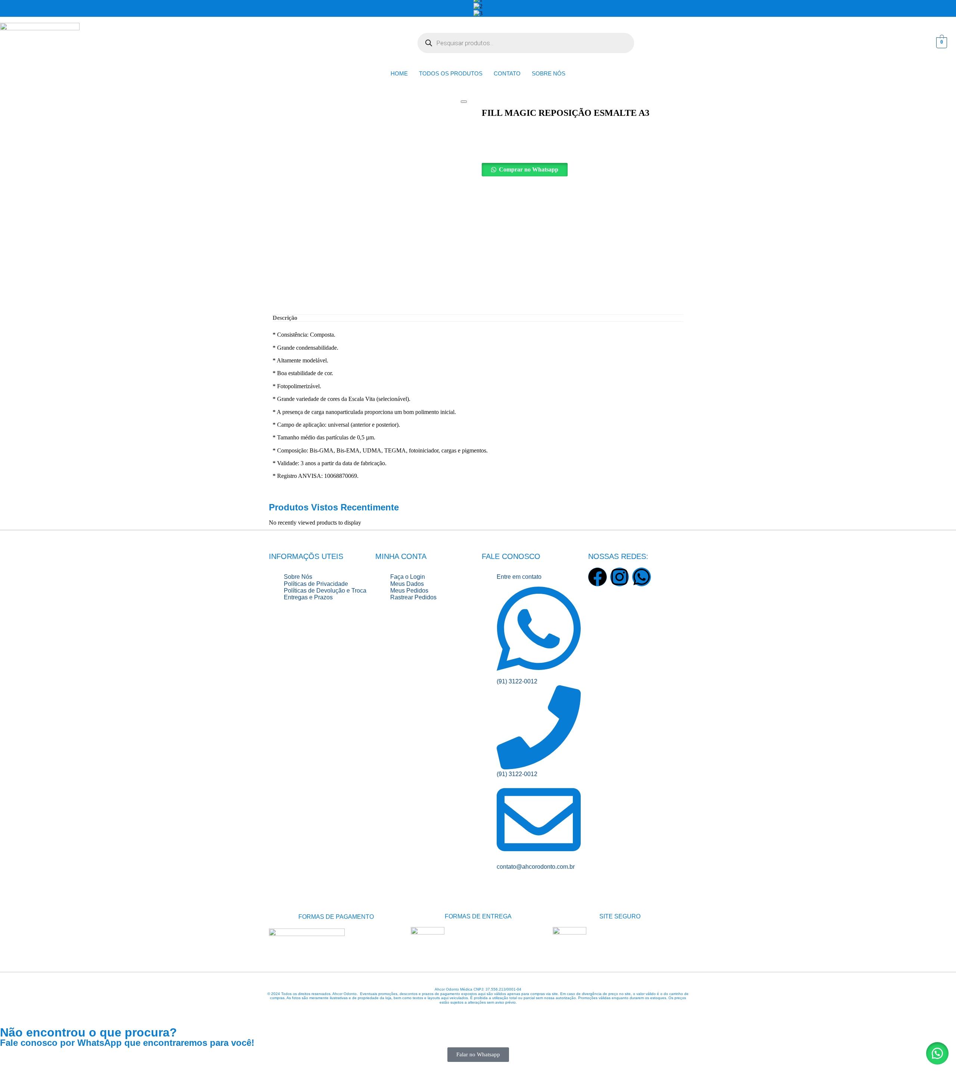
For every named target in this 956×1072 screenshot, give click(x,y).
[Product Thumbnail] (464, 102)
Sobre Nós (548, 73)
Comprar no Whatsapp (528, 169)
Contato (507, 73)
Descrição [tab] (285, 318)
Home (399, 73)
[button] (582, 169)
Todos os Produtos (450, 73)
